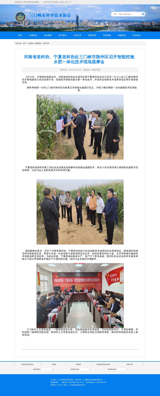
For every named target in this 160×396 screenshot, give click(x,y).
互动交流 (137, 35)
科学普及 (63, 35)
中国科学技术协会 (27, 364)
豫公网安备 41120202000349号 (96, 382)
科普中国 (130, 364)
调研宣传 (92, 35)
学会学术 (77, 35)
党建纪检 (122, 35)
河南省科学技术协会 (103, 364)
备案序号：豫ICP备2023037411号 (73, 382)
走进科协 (33, 35)
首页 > (25, 43)
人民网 (53, 364)
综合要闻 (48, 35)
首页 (20, 35)
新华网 (78, 364)
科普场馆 (107, 35)
